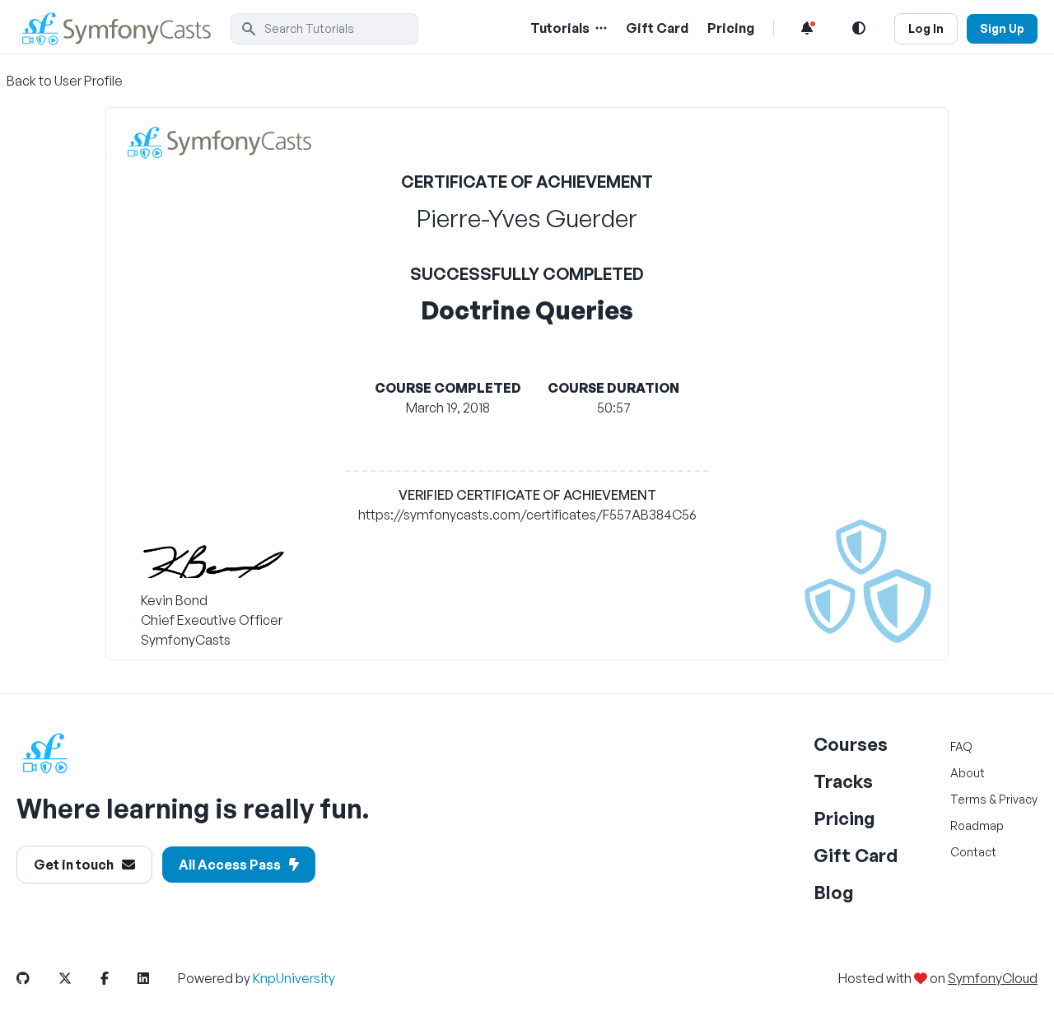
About (967, 773)
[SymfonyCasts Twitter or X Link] (78, 978)
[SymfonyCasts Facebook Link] (117, 978)
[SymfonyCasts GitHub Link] (36, 978)
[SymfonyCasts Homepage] (123, 28)
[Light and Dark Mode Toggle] (858, 28)
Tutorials (560, 28)
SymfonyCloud (993, 978)
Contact (973, 852)
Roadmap (977, 825)
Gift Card (657, 28)
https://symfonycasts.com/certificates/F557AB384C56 (527, 514)
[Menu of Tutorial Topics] (599, 28)
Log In (926, 28)
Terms (968, 799)
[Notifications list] (806, 28)
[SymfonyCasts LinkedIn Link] (156, 978)
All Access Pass (230, 864)
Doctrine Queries (527, 310)
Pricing (730, 28)
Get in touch (74, 864)
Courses (851, 744)
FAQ (961, 746)
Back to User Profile (65, 80)
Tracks (843, 781)
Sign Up (1002, 28)
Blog (834, 892)
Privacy (1018, 799)
